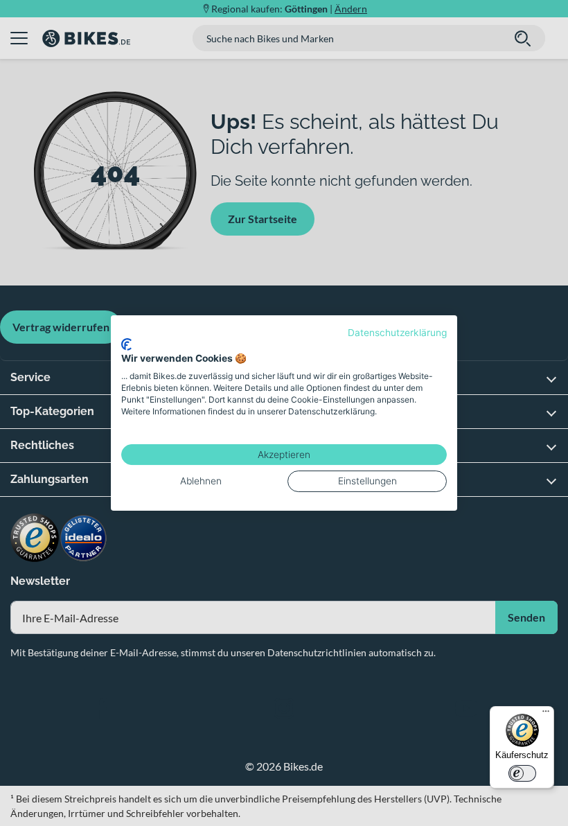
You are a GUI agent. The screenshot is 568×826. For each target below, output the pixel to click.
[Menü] (546, 714)
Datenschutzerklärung (397, 332)
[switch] (522, 773)
